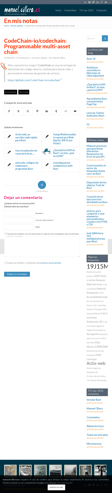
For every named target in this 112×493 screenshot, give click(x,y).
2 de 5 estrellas (99, 305)
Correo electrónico (45, 220)
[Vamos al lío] (25, 471)
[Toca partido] (100, 471)
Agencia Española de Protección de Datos (96, 372)
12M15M (101, 346)
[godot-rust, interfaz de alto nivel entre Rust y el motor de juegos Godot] (2, 246)
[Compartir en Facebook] (9, 111)
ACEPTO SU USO (56, 487)
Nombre (40, 213)
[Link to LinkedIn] (98, 2)
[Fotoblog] (106, 471)
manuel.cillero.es (11, 479)
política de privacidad (51, 263)
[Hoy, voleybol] (85, 471)
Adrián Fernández (98, 380)
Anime (90, 368)
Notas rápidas (40, 58)
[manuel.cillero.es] (22, 10)
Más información (64, 483)
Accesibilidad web (97, 296)
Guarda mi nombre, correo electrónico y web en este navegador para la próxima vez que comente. (43, 235)
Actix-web (96, 363)
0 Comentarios (23, 58)
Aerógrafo (93, 334)
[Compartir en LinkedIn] (46, 111)
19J (88, 380)
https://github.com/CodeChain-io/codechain (34, 80)
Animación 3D (95, 321)
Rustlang (23, 92)
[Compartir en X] (18, 111)
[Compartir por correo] (75, 111)
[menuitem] (58, 10)
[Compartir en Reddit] (65, 111)
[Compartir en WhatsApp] (28, 111)
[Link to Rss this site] (85, 2)
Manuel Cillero (59, 58)
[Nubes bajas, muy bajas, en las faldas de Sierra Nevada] (55, 471)
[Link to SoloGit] (102, 2)
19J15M (98, 266)
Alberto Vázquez (94, 309)
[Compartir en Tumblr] (56, 111)
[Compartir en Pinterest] (37, 111)
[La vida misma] (70, 471)
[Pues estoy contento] (10, 471)
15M (101, 292)
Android (101, 288)
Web (38, 227)
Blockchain (10, 92)
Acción (90, 301)
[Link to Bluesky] (89, 2)
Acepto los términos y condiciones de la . (34, 263)
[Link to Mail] (106, 2)
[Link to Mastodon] (93, 2)
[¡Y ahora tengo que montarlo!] (40, 471)
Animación (92, 292)
